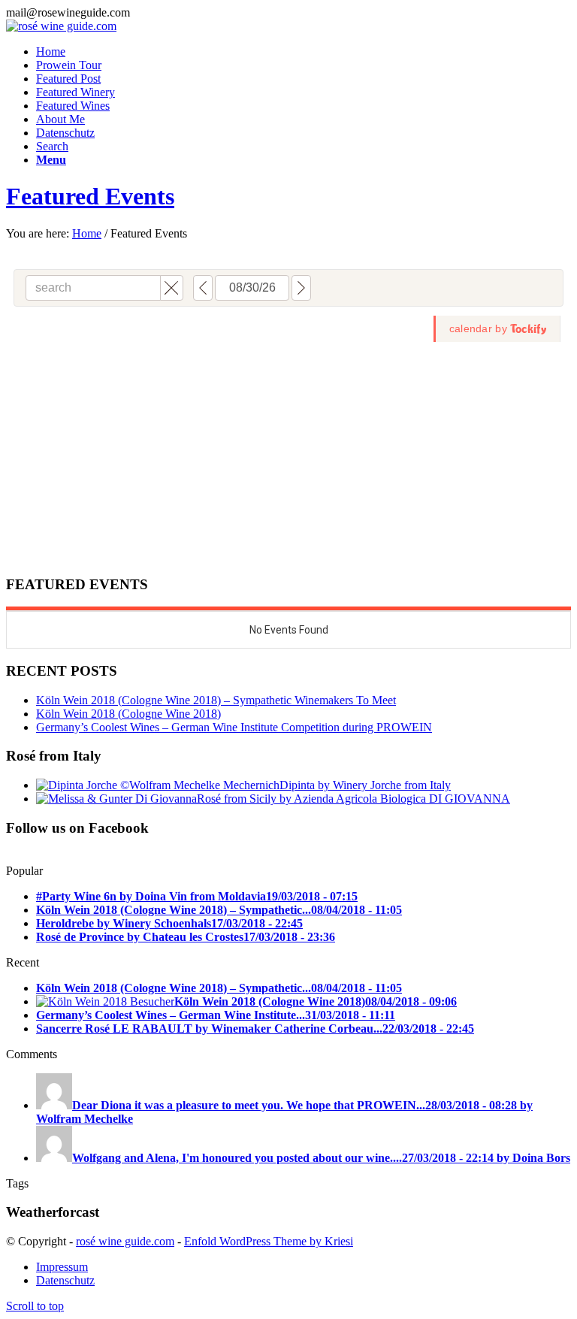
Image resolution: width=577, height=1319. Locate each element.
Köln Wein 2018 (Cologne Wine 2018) (128, 713)
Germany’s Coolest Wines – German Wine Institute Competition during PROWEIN (234, 727)
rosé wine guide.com (125, 1241)
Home (86, 233)
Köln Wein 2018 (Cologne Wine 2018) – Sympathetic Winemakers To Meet (216, 700)
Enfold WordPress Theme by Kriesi (268, 1241)
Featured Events (90, 196)
